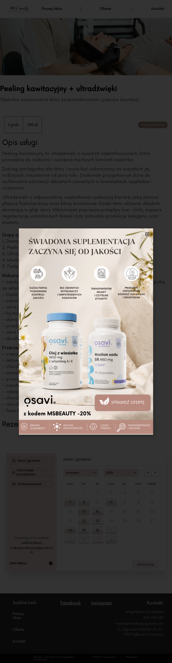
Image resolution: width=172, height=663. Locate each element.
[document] (86, 331)
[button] (147, 234)
